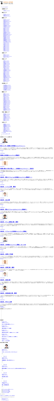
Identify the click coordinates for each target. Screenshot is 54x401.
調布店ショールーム (6, 28)
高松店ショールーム (6, 119)
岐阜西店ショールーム (6, 76)
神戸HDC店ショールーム (7, 102)
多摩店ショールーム (6, 30)
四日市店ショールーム (6, 80)
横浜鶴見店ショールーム (6, 32)
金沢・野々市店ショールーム (7, 56)
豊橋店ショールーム (6, 74)
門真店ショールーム (6, 99)
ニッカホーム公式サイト (5, 133)
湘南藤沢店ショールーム (6, 40)
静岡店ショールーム (6, 62)
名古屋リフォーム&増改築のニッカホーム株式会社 (7, 395)
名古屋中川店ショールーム (7, 87)
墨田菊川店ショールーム (6, 26)
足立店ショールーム (6, 24)
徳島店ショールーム (6, 120)
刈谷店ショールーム (6, 72)
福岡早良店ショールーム (6, 126)
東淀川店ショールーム (6, 100)
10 (3, 307)
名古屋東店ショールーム (6, 89)
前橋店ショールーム (6, 48)
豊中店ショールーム (6, 94)
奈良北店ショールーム (6, 108)
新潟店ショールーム (6, 54)
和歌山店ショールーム (6, 110)
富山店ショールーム (6, 55)
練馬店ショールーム (6, 23)
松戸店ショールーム (6, 47)
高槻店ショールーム (6, 93)
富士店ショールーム (6, 61)
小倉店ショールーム (6, 128)
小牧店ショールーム (6, 68)
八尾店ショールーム (6, 97)
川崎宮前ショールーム (6, 37)
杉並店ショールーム (6, 20)
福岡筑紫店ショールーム (6, 125)
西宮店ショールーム (6, 107)
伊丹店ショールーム (6, 105)
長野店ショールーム (6, 60)
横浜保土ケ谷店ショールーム (7, 34)
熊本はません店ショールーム (7, 131)
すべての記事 (4, 132)
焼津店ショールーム (6, 65)
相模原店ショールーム (6, 38)
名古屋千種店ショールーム (7, 88)
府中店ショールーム (6, 31)
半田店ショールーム (6, 71)
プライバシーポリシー (5, 398)
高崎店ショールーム (6, 49)
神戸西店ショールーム (6, 104)
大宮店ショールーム (6, 45)
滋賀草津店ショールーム (6, 109)
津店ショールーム (6, 81)
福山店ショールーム (6, 118)
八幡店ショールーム (6, 127)
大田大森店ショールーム (6, 25)
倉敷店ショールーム (6, 115)
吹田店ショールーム (6, 98)
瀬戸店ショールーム (6, 67)
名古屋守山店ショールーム (7, 86)
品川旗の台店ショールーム (7, 21)
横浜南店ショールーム (6, 33)
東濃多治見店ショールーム (7, 77)
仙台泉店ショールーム (6, 14)
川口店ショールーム (6, 43)
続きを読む (1, 150)
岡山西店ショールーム (6, 114)
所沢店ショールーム (6, 42)
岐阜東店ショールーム (6, 75)
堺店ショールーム (6, 96)
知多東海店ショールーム (6, 70)
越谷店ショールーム (6, 44)
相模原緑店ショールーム (6, 39)
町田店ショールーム (6, 29)
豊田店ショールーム (6, 73)
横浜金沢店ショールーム (6, 35)
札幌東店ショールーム (6, 10)
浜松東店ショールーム (6, 63)
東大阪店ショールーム (6, 95)
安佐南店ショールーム (6, 116)
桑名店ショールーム (6, 79)
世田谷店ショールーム (6, 19)
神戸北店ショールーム (6, 103)
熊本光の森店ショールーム (7, 130)
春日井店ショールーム (6, 66)
